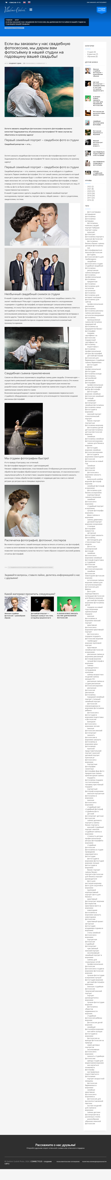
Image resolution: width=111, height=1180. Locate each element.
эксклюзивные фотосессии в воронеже (92, 1052)
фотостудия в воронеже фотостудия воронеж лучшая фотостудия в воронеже (94, 863)
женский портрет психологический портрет (93, 416)
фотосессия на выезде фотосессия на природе (94, 1040)
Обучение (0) (92, 56)
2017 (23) (91, 198)
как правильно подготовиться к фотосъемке (92, 1074)
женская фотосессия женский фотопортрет (93, 730)
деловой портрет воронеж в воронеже (93, 523)
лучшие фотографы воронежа (94, 512)
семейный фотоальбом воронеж (94, 1028)
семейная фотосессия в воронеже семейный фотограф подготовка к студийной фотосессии (94, 558)
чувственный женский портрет (92, 949)
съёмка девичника (94, 520)
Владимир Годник (15, 63)
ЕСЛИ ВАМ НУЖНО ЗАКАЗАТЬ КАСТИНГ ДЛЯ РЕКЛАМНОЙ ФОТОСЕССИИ (67, 616)
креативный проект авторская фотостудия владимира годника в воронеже (94, 925)
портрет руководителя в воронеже (91, 998)
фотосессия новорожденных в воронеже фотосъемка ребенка (94, 707)
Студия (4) (91, 52)
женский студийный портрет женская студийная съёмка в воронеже (94, 830)
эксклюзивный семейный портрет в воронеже (93, 955)
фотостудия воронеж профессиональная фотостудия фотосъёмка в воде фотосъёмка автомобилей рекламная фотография (93, 374)
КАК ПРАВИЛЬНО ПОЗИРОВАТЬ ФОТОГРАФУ (99, 163)
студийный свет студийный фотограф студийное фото (94, 809)
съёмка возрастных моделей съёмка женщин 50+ (94, 677)
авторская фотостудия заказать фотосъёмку (94, 535)
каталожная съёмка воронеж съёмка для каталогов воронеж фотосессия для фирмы (94, 584)
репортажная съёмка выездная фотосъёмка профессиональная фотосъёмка (93, 274)
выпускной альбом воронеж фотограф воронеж (94, 481)
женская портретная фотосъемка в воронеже (94, 796)
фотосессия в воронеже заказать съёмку (93, 474)
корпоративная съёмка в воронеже (93, 496)
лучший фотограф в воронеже (94, 662)
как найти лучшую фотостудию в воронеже (93, 1033)
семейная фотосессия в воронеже (90, 501)
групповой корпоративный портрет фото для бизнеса (92, 893)
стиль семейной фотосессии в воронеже (92, 935)
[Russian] (29, 2)
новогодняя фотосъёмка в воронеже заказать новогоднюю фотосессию (93, 914)
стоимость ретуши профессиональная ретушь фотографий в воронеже (94, 839)
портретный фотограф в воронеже (94, 790)
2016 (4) (90, 200)
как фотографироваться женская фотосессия (93, 250)
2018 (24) (91, 195)
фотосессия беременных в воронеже (91, 1085)
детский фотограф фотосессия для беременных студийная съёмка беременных (94, 359)
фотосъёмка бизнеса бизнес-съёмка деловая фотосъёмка (94, 243)
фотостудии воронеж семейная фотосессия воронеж (94, 450)
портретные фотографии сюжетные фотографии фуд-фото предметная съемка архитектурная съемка (94, 769)
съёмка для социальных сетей (92, 961)
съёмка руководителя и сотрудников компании (91, 668)
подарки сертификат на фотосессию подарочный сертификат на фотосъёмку (91, 338)
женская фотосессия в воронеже (90, 802)
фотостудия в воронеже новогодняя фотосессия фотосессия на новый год (94, 458)
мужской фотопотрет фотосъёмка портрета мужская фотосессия (94, 235)
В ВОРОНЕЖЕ (101, 9)
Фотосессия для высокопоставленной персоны (100, 113)
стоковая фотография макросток (90, 528)
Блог (17, 20)
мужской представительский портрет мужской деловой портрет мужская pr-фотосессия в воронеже (93, 755)
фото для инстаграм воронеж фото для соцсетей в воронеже (94, 884)
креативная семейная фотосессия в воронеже (94, 650)
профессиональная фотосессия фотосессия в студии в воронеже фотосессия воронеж (94, 968)
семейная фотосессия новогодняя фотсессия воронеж (94, 574)
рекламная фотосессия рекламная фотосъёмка (90, 691)
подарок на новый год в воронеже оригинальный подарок (94, 610)
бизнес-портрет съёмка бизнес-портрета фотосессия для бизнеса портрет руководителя (94, 874)
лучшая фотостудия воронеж (94, 1003)
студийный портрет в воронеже (94, 507)
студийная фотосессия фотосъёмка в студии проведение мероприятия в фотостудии (94, 850)
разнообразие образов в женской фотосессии (93, 1121)
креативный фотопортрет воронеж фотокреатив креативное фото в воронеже (94, 903)
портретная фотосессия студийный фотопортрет (91, 942)
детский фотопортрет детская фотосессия (94, 816)
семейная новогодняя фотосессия (90, 468)
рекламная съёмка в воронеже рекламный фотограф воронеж (94, 656)
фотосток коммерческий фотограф (91, 549)
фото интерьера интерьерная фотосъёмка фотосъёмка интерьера (93, 216)
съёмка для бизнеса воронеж (94, 444)
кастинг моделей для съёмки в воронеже (93, 1108)
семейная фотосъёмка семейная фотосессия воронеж (94, 439)
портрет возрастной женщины (94, 1080)
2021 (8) (90, 189)
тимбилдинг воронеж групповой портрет (93, 643)
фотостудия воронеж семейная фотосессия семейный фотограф (94, 395)
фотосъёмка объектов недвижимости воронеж (91, 1010)
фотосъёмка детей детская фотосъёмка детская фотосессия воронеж (94, 431)
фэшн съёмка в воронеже (92, 516)
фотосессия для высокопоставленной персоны (94, 1101)
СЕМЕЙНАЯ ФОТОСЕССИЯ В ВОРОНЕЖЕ (98, 122)
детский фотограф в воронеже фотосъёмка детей (94, 602)
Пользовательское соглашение (68, 1161)
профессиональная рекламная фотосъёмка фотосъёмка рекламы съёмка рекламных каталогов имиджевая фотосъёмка (94, 310)
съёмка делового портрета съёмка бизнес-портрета (93, 822)
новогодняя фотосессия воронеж (94, 568)
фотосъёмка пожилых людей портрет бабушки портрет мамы (92, 226)
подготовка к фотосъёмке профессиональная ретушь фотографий (93, 350)
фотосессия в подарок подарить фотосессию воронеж (94, 636)
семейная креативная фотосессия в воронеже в (90, 1093)
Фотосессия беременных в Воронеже (98, 132)
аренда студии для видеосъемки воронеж (94, 1062)
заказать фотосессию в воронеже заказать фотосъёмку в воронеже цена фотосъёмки (93, 740)
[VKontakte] (6, 2)
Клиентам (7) (92, 54)
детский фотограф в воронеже (94, 983)
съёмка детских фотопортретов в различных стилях (92, 1114)
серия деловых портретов (92, 1046)
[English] (24, 2)
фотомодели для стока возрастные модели (93, 542)
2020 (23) (91, 191)
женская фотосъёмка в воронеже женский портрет (92, 619)
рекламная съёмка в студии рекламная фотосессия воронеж (94, 683)
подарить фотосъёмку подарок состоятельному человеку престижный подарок (94, 782)
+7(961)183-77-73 (14, 2)
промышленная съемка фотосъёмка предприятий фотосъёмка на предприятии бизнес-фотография (94, 325)
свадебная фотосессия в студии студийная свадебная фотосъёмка (31, 567)
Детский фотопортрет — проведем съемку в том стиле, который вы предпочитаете (42, 616)
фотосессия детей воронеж (93, 1024)
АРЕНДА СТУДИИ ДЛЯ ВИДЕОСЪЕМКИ (98, 173)
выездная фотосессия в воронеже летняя (92, 724)
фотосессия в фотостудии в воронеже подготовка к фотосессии (94, 716)
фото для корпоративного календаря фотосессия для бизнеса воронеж (94, 594)
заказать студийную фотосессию (94, 1057)
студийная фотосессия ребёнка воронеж (93, 1018)
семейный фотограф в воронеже (94, 487)
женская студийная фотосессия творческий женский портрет (94, 990)
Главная (9, 20)
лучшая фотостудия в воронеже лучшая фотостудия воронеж (94, 977)
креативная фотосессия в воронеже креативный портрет (94, 628)
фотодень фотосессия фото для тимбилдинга (94, 257)
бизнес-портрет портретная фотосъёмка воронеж (94, 423)
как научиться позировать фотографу (92, 1067)
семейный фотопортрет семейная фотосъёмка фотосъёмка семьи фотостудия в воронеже (94, 406)
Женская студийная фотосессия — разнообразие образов (15, 616)
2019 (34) (91, 193)
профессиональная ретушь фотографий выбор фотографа (94, 387)
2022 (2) (90, 187)
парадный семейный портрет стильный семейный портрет (94, 699)
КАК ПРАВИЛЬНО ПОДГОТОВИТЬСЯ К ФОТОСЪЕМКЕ (99, 153)
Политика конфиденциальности (94, 1161)
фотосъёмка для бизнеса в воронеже (93, 491)
